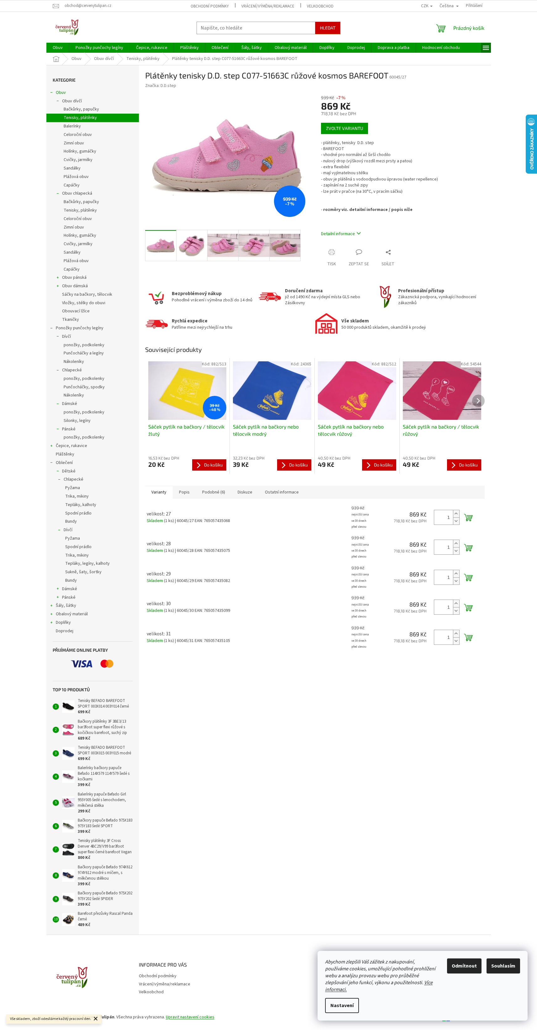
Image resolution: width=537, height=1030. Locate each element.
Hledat (327, 27)
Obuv (61, 92)
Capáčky (72, 185)
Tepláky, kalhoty (80, 505)
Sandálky (72, 168)
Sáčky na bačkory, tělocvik (87, 294)
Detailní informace (338, 234)
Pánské (69, 429)
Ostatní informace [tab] (282, 492)
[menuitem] (57, 48)
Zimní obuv (74, 143)
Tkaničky (70, 319)
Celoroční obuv (78, 135)
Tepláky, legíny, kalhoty (87, 563)
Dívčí (66, 336)
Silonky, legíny (77, 421)
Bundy (71, 521)
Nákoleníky (74, 362)
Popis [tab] (184, 492)
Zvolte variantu (344, 128)
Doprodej (64, 631)
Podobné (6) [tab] (213, 492)
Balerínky (72, 126)
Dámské (69, 404)
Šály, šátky (66, 605)
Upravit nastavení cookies (190, 1017)
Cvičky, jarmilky (78, 160)
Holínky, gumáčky (80, 151)
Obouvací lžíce (76, 311)
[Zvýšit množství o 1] (456, 513)
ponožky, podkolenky (84, 345)
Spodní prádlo (78, 513)
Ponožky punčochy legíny (79, 328)
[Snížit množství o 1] (456, 521)
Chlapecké (72, 370)
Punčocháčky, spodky (84, 387)
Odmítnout (464, 966)
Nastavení (342, 1005)
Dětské (69, 471)
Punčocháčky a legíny (84, 353)
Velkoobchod (320, 6)
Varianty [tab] (158, 492)
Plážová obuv (76, 177)
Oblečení (64, 463)
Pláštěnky (65, 454)
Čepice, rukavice (71, 446)
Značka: (160, 86)
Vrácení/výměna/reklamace (267, 6)
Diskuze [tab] (245, 492)
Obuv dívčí (72, 101)
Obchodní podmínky (210, 6)
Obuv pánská (74, 277)
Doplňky (63, 622)
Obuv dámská (75, 286)
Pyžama (72, 488)
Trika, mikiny (77, 496)
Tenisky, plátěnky (80, 118)
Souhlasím (503, 966)
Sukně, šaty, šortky (83, 572)
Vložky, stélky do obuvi (83, 303)
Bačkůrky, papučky (81, 109)
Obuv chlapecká (77, 193)
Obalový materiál (72, 614)
